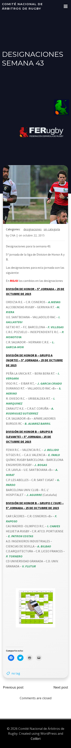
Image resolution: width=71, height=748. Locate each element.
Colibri (35, 738)
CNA (12, 235)
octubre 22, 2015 (34, 235)
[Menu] (65, 6)
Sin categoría (52, 229)
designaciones (32, 229)
